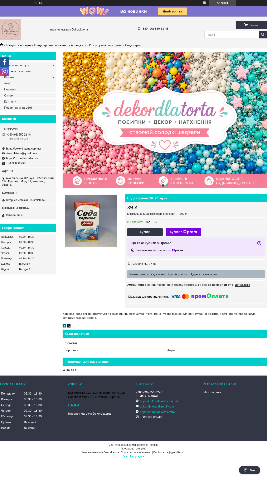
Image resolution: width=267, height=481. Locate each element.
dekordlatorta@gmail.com (21, 153)
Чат (252, 470)
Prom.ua (153, 444)
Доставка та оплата (17, 71)
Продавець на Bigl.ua (133, 448)
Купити (145, 232)
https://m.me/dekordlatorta (22, 158)
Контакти (10, 101)
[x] (69, 326)
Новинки (10, 89)
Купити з (176, 232)
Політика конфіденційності (169, 452)
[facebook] (64, 326)
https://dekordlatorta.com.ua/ (23, 148)
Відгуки (9, 77)
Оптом (8, 95)
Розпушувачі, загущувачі (105, 45)
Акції (7, 83)
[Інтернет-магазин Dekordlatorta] (10, 38)
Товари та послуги (18, 45)
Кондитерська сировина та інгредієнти (60, 45)
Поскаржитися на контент (136, 452)
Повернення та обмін (18, 107)
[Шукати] (263, 34)
